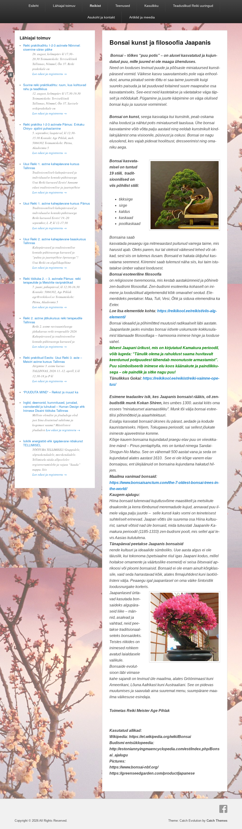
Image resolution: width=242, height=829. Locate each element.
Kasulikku (151, 6)
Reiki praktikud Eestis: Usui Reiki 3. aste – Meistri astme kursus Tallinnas (52, 359)
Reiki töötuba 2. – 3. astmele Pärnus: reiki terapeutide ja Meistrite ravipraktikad (52, 280)
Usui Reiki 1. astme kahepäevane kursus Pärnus (56, 203)
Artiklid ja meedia (142, 17)
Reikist (95, 6)
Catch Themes (217, 820)
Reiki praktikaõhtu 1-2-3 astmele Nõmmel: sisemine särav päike (52, 47)
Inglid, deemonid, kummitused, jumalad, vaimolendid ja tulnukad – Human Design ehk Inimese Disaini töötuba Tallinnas (54, 406)
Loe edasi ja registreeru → (49, 74)
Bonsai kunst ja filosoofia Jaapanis (160, 42)
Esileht (34, 6)
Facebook (223, 809)
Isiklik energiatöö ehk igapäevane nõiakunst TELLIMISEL (53, 443)
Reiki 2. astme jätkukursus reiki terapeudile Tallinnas (52, 320)
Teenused (122, 6)
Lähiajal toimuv (64, 6)
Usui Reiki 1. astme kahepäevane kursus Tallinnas (51, 166)
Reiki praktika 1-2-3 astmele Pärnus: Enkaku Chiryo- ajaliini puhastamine (53, 126)
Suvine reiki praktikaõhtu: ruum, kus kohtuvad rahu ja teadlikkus (54, 87)
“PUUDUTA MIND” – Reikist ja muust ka (50, 392)
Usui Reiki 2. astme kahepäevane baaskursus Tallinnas (54, 241)
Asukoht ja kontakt (101, 17)
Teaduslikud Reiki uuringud (193, 6)
